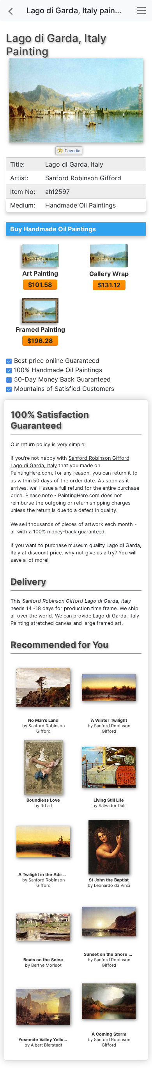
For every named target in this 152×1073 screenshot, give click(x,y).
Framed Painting (40, 329)
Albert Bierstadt (46, 1045)
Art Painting (40, 273)
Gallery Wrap (109, 274)
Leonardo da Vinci (112, 885)
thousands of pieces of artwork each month (80, 524)
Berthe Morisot (46, 965)
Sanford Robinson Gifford (46, 728)
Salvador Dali (112, 805)
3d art (47, 805)
